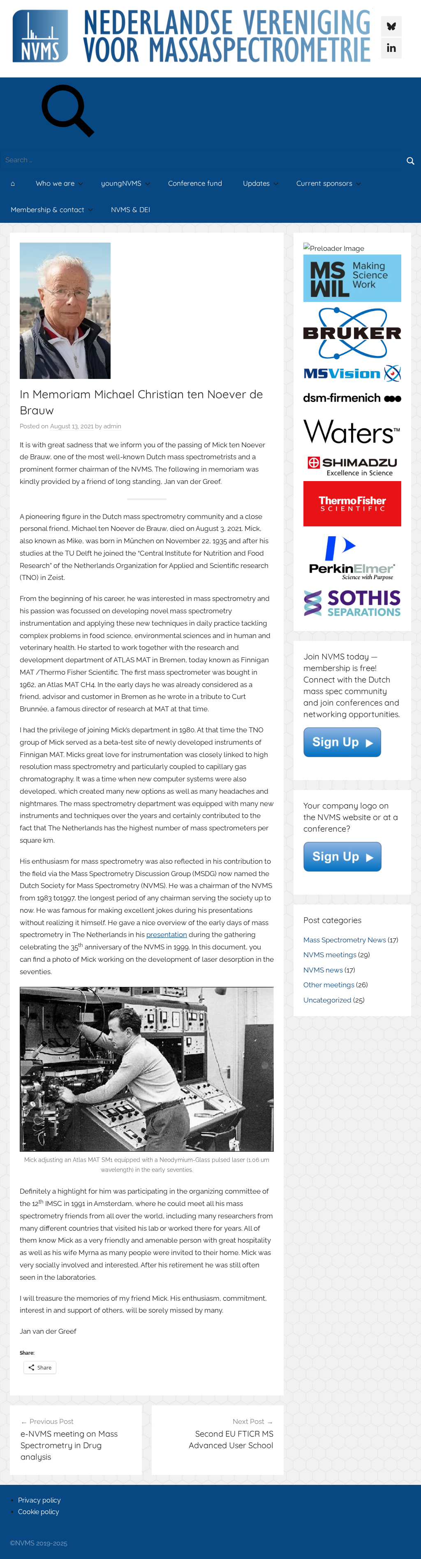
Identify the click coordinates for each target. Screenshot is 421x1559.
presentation (166, 934)
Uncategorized (327, 1000)
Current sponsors (324, 183)
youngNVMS (121, 183)
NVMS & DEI (130, 209)
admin (112, 426)
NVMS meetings (329, 955)
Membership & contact (47, 209)
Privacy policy (39, 1500)
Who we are (55, 183)
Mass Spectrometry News (344, 940)
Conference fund (195, 183)
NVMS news (323, 970)
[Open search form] (68, 113)
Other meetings (328, 985)
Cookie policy (38, 1512)
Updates (256, 183)
